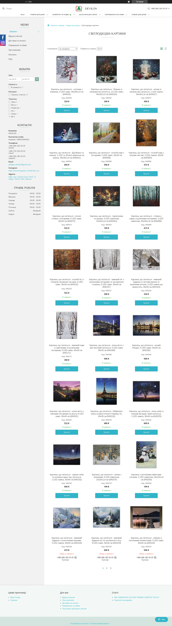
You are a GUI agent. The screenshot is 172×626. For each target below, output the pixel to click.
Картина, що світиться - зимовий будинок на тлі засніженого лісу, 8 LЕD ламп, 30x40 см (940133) (106, 540)
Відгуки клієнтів (15, 36)
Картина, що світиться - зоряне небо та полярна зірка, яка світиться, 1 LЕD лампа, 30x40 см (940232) (67, 477)
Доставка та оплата (17, 41)
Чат (163, 619)
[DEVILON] (79, 8)
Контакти (12, 55)
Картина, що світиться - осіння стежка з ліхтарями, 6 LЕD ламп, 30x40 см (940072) (67, 218)
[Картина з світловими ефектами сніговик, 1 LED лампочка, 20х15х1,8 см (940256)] (146, 455)
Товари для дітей (139, 14)
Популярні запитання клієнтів (74, 609)
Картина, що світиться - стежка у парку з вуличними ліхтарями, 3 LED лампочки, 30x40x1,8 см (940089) (146, 218)
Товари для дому (37, 14)
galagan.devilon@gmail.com (20, 165)
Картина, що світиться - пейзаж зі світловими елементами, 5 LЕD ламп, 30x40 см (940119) (146, 540)
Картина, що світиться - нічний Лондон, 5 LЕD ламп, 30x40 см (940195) (146, 347)
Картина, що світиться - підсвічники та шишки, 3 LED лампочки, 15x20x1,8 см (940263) (106, 218)
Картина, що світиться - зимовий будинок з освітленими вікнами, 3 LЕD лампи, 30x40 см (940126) (67, 540)
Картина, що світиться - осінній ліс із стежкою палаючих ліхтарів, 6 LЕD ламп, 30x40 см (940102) (67, 282)
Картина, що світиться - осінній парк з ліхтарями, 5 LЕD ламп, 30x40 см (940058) (106, 155)
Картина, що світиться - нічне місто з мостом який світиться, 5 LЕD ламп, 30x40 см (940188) (107, 347)
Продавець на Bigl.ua (86, 621)
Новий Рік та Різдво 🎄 (62, 14)
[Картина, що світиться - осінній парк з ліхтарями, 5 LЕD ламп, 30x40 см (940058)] (107, 133)
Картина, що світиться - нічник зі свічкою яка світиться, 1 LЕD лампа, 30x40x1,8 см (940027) (146, 91)
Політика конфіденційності (99, 623)
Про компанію (14, 50)
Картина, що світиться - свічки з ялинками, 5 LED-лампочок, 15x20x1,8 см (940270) (106, 477)
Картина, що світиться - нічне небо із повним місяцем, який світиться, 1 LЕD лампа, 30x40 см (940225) (146, 413)
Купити (67, 110)
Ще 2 (13, 117)
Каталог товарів (57, 25)
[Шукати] (3, 8)
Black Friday (15, 597)
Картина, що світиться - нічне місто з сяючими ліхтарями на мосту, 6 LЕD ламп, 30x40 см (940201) (67, 413)
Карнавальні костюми (114, 14)
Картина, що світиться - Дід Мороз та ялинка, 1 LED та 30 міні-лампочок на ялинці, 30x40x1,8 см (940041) (66, 155)
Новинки (13, 600)
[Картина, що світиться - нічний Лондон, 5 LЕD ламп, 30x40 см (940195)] (146, 325)
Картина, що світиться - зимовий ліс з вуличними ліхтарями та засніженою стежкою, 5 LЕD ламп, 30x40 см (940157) (106, 283)
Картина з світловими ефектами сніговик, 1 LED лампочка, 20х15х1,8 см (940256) (146, 477)
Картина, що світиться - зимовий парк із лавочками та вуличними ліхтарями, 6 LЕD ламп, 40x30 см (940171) (66, 349)
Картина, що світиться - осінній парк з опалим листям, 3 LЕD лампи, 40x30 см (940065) (146, 155)
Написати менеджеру (123, 600)
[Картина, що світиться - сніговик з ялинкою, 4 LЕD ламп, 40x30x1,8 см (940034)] (67, 69)
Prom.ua (98, 619)
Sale (23, 14)
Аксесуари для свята (88, 14)
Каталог (13, 31)
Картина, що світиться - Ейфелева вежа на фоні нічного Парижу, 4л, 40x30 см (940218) (107, 413)
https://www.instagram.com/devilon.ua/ (24, 171)
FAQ (10, 59)
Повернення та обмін (18, 45)
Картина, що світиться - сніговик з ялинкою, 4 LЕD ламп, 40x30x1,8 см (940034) (66, 91)
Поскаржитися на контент (80, 623)
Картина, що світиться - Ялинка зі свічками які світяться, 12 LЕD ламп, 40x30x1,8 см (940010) (107, 91)
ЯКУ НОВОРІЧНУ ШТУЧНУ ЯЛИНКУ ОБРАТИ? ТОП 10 (136, 597)
